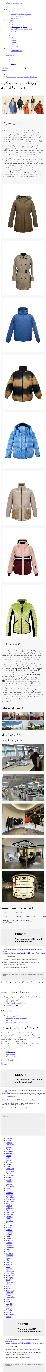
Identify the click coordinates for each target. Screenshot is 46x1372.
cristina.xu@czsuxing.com (16, 1003)
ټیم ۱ (13, 57)
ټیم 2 (13, 59)
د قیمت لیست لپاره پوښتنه (14, 1041)
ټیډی (13, 31)
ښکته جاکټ (16, 22)
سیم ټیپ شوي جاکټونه (21, 29)
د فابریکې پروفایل (20, 16)
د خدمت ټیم (11, 55)
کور (8, 7)
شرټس (13, 40)
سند (12, 11)
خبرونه (9, 53)
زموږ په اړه (12, 9)
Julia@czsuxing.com (22, 916)
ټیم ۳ (13, 61)
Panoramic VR (16, 51)
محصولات (9, 20)
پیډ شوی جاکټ (17, 24)
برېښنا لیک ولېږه (10, 1062)
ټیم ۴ (13, 64)
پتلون (14, 42)
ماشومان (15, 46)
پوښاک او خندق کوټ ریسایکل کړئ (22, 77)
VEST (13, 38)
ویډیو (14, 18)
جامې (13, 44)
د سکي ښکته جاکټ (19, 27)
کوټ (12, 35)
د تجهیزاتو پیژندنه (21, 14)
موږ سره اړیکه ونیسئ (16, 1022)
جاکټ (13, 33)
